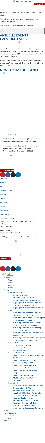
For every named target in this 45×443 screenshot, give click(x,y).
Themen (3, 182)
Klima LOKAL (13, 383)
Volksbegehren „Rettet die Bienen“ (25, 305)
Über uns (3, 179)
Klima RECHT (13, 310)
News (2, 187)
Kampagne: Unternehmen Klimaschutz (27, 300)
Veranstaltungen (6, 191)
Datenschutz (4, 215)
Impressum (4, 211)
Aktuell (11, 415)
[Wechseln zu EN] (4, 273)
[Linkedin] (18, 174)
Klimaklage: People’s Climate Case (25, 340)
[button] (1, 120)
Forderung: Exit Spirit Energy (23, 398)
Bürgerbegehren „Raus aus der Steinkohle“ (28, 308)
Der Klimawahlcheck (20, 350)
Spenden (3, 199)
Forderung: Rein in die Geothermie (25, 400)
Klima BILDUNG (14, 343)
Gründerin (12, 287)
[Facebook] (7, 174)
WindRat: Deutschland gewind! (24, 375)
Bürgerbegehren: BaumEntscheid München (28, 385)
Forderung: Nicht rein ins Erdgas (24, 403)
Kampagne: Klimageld (20, 295)
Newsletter (4, 203)
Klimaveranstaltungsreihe (22, 345)
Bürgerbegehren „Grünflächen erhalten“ (27, 303)
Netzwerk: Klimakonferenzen (23, 298)
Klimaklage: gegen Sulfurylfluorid (25, 325)
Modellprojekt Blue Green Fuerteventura (27, 393)
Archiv (10, 418)
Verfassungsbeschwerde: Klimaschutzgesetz (29, 338)
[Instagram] (13, 174)
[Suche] (44, 31)
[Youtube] (2, 174)
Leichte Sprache (7, 440)
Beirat (10, 282)
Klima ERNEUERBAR (16, 353)
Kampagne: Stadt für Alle (22, 388)
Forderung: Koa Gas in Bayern (23, 390)
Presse (2, 207)
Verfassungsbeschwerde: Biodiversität (26, 323)
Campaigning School (20, 348)
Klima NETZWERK (15, 292)
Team (10, 280)
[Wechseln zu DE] (10, 274)
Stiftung (11, 285)
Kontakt (3, 195)
